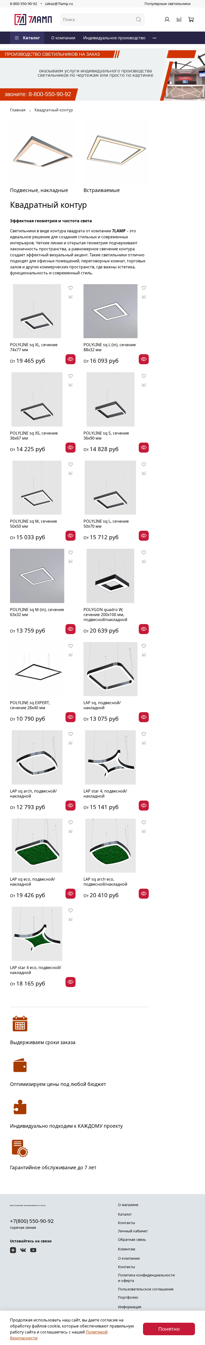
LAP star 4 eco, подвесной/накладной (35, 970)
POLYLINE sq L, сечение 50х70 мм (106, 523)
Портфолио (128, 1297)
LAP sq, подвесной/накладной (102, 705)
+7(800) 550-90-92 (32, 1220)
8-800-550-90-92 (23, 3)
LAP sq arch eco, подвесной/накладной (105, 881)
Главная (18, 110)
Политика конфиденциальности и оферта (146, 1278)
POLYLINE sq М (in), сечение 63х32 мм (37, 612)
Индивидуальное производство (114, 38)
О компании (63, 38)
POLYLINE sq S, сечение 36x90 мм (106, 435)
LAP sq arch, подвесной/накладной (33, 793)
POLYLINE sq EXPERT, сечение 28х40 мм (30, 705)
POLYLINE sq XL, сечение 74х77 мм (34, 347)
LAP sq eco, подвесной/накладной (32, 881)
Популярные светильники (167, 3)
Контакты (126, 1222)
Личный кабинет (133, 1231)
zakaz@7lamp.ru (59, 3)
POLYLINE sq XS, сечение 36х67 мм (34, 435)
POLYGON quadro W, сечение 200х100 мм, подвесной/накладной (105, 614)
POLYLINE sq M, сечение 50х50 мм (33, 523)
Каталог (31, 38)
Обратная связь (132, 1239)
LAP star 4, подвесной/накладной (105, 793)
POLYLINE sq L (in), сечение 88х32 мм (110, 347)
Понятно (169, 1328)
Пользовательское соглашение (146, 1289)
